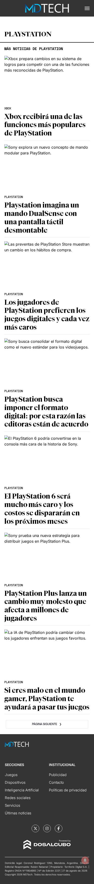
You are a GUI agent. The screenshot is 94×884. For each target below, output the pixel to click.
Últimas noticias (18, 813)
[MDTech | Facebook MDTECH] (58, 828)
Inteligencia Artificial (22, 790)
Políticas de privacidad (68, 790)
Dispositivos (15, 782)
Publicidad (58, 774)
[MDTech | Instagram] (47, 828)
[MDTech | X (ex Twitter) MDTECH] (35, 828)
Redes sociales (18, 797)
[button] (87, 8)
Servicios (12, 805)
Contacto (56, 782)
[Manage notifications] (85, 860)
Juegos (11, 774)
